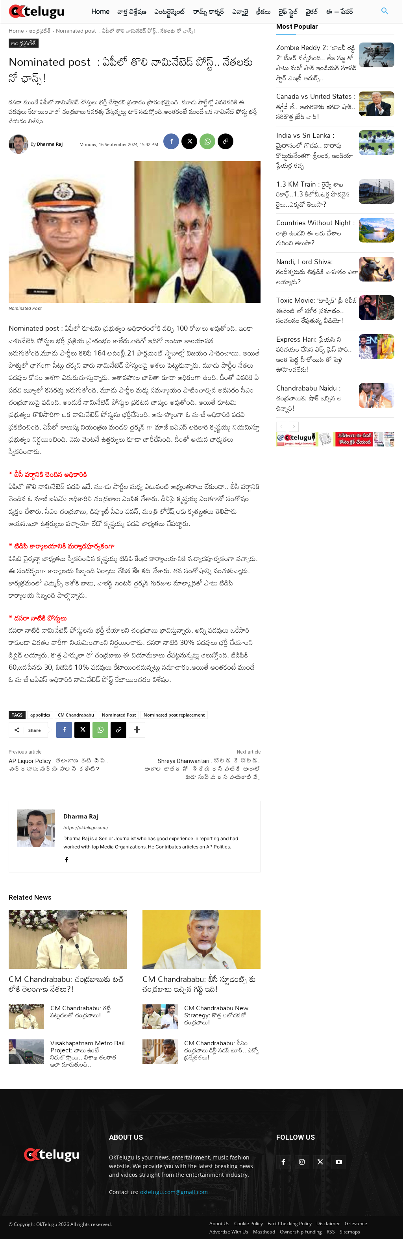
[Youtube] (338, 1162)
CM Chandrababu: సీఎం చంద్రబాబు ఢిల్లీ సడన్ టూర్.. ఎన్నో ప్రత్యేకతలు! (221, 1050)
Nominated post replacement (174, 715)
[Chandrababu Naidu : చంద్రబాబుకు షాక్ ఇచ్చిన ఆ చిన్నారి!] (376, 395)
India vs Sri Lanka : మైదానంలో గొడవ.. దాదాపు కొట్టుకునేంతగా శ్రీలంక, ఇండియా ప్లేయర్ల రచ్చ (314, 150)
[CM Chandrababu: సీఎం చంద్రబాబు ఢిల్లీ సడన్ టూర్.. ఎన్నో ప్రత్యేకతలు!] (160, 1051)
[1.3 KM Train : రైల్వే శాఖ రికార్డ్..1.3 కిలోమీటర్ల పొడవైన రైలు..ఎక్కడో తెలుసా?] (376, 191)
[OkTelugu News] (51, 1154)
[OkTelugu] (40, 11)
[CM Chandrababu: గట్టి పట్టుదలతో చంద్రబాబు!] (26, 1016)
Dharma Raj (50, 144)
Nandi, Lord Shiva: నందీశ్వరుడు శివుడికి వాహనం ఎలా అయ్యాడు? (317, 271)
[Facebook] (171, 141)
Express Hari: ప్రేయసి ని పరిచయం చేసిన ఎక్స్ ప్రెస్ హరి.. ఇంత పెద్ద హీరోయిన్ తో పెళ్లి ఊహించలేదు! (314, 354)
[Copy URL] (225, 141)
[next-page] (294, 427)
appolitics (40, 715)
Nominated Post (119, 715)
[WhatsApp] (207, 141)
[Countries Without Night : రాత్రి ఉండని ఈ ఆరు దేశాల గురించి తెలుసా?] (376, 230)
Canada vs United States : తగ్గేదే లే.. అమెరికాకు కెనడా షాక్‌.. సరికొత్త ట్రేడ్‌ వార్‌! (316, 106)
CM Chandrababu (76, 715)
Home (16, 30)
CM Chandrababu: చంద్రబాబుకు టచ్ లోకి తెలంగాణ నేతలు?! (66, 983)
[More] (137, 730)
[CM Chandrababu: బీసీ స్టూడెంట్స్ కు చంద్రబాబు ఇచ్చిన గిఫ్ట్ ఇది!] (201, 939)
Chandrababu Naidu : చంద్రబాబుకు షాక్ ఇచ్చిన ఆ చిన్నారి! (309, 398)
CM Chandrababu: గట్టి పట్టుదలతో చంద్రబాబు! (80, 1011)
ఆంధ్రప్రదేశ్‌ (40, 30)
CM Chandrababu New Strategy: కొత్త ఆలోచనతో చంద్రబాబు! (216, 1015)
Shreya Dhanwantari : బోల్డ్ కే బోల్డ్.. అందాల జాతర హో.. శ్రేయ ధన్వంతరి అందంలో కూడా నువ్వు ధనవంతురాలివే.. (202, 769)
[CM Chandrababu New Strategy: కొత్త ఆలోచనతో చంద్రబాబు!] (160, 1016)
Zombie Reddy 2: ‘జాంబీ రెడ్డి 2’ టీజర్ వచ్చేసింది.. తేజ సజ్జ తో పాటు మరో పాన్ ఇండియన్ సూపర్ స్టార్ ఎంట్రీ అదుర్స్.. (316, 62)
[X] (189, 141)
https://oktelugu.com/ (85, 827)
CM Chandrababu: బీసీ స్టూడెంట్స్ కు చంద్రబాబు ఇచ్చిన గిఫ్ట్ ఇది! (199, 983)
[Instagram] (302, 1162)
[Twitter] (320, 1162)
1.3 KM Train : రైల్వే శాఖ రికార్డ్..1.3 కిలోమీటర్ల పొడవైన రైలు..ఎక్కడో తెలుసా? (312, 194)
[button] (384, 11)
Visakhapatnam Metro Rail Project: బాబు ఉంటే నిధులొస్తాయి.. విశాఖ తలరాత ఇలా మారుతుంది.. (87, 1053)
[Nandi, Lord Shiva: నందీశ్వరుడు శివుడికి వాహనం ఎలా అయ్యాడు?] (376, 269)
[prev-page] (281, 427)
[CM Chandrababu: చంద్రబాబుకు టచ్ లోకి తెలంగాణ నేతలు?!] (68, 939)
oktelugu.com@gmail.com (174, 1192)
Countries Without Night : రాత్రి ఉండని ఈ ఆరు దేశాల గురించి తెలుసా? (315, 232)
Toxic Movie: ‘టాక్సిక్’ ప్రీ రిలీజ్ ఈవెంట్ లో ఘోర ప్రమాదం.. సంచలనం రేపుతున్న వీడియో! (316, 310)
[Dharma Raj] (20, 144)
